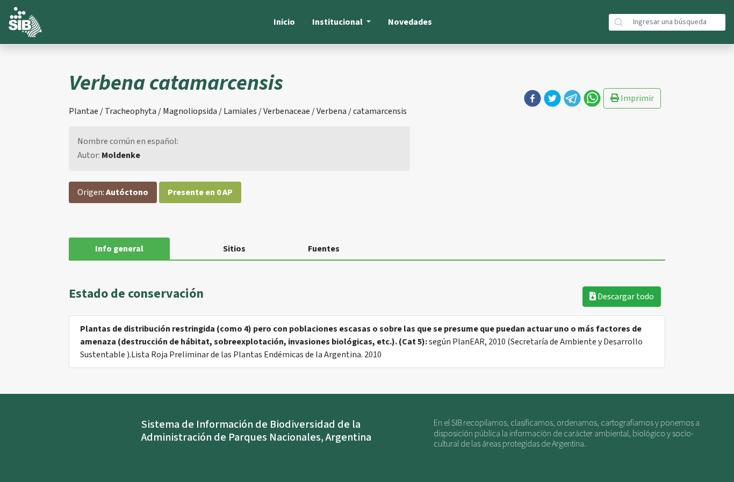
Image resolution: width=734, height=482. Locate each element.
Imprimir (636, 98)
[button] (532, 98)
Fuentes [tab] (324, 249)
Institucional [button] (338, 22)
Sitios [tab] (234, 249)
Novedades (410, 22)
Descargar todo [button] (625, 297)
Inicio (284, 22)
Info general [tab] (119, 249)
